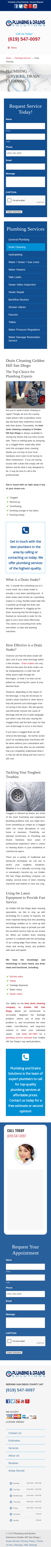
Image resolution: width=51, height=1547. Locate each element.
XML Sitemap (30, 1545)
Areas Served (12, 1541)
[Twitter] (21, 8)
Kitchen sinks (16, 976)
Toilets (13, 981)
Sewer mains (16, 994)
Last (8, 141)
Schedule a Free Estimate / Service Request (25, 2)
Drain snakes (27, 663)
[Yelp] (30, 8)
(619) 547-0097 (24, 39)
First (8, 131)
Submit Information (14, 212)
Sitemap (18, 1545)
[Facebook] (16, 8)
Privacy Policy (28, 1541)
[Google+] (25, 8)
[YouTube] (35, 8)
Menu (14, 47)
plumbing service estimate (19, 1037)
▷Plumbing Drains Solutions (25, 22)
